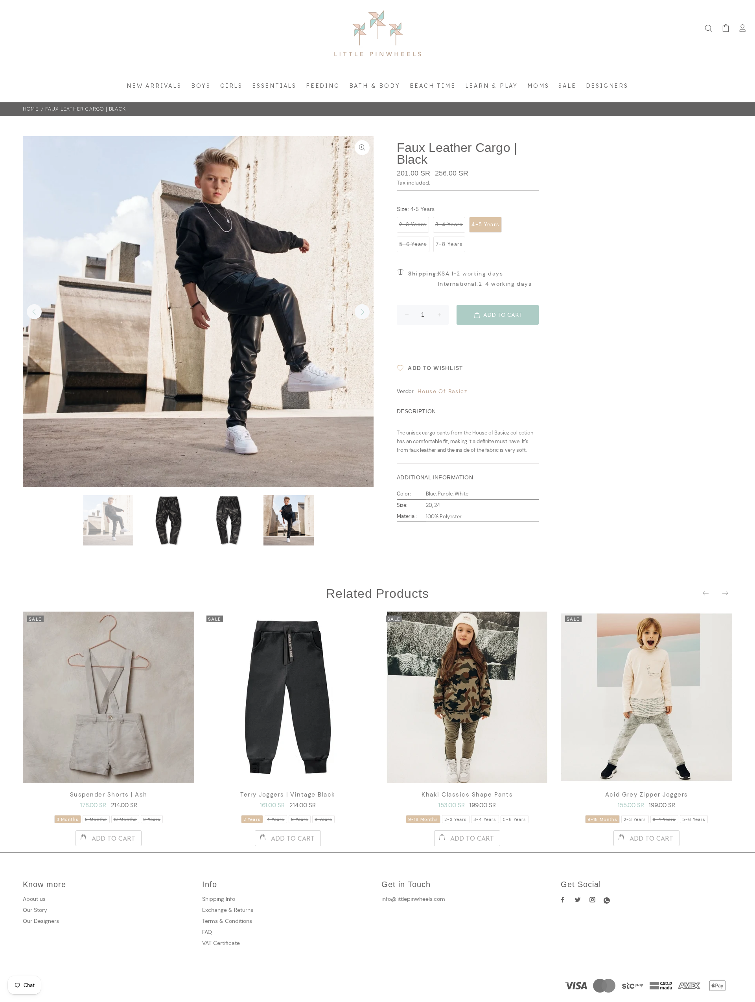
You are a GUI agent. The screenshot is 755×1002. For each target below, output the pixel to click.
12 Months (125, 819)
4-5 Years (485, 224)
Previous (34, 311)
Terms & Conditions (227, 920)
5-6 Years (413, 244)
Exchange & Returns (227, 909)
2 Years (151, 819)
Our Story (35, 909)
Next (362, 311)
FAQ (207, 931)
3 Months (68, 819)
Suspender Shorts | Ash (108, 795)
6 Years (300, 819)
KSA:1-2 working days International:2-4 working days (470, 278)
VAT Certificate (221, 943)
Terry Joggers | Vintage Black (287, 795)
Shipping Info (218, 898)
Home (31, 109)
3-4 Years (449, 224)
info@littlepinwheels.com (413, 898)
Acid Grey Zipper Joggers (646, 795)
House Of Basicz (442, 391)
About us (34, 898)
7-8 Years (449, 244)
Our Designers (41, 920)
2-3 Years (413, 224)
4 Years (276, 819)
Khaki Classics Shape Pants (467, 795)
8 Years (323, 819)
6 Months (96, 819)
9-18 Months (423, 819)
